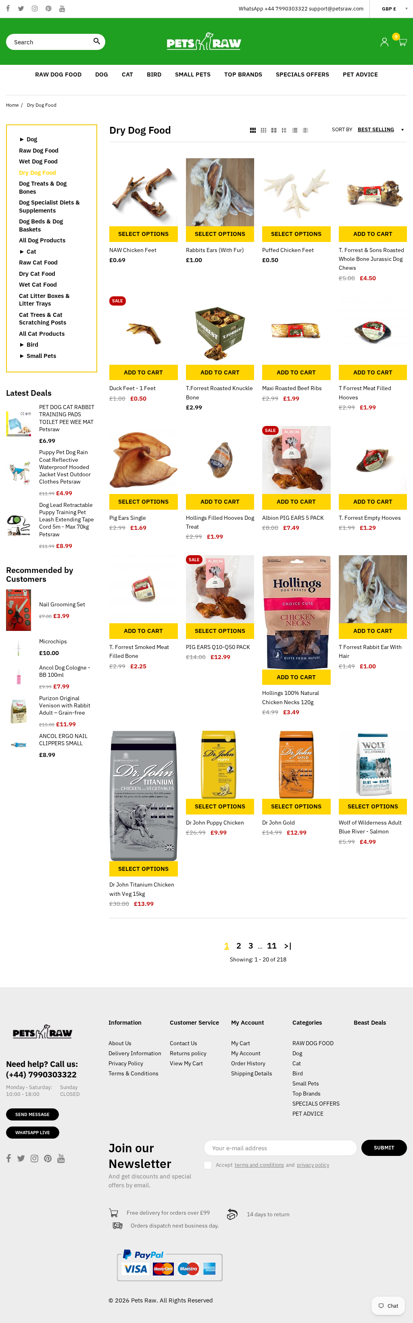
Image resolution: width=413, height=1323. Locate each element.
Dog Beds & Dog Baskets (41, 225)
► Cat (27, 251)
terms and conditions (259, 1165)
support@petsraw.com (336, 8)
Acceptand (272, 1165)
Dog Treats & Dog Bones (43, 187)
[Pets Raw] (206, 41)
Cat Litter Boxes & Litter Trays (44, 300)
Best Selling (376, 129)
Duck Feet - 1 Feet (132, 388)
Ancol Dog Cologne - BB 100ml (64, 671)
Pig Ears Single (127, 517)
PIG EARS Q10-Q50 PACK (218, 647)
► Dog (28, 139)
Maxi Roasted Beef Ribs (292, 388)
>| (288, 946)
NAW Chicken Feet (132, 250)
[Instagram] (35, 9)
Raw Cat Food (38, 262)
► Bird (28, 344)
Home (12, 105)
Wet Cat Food (38, 284)
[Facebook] (8, 9)
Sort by (342, 129)
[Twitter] (21, 9)
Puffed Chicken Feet (288, 250)
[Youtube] (62, 9)
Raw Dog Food (38, 150)
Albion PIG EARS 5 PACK (293, 517)
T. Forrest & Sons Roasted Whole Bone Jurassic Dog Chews (371, 259)
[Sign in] (384, 42)
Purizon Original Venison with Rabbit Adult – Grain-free (64, 705)
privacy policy (313, 1165)
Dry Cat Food (37, 273)
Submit (384, 1147)
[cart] (402, 42)
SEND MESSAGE (32, 1114)
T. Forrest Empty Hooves (370, 517)
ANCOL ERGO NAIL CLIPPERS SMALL (63, 739)
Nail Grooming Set (62, 604)
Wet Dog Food (38, 161)
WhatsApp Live (32, 1132)
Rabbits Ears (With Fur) (215, 250)
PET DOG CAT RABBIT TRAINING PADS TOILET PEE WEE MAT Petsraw (66, 418)
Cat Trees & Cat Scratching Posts (42, 319)
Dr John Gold (278, 822)
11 (272, 946)
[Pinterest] (49, 9)
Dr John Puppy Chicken (215, 822)
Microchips (53, 641)
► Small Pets (37, 356)
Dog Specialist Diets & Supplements (49, 206)
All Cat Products (42, 333)
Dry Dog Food (37, 172)
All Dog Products (42, 240)
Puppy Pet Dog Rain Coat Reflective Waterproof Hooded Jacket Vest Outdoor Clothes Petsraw (65, 467)
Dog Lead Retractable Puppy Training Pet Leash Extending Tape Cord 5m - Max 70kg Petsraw (66, 519)
